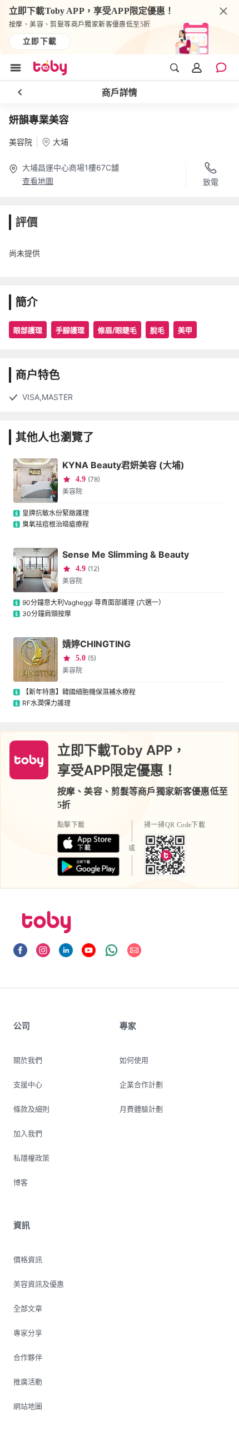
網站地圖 (27, 1406)
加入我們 (27, 1133)
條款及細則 (31, 1108)
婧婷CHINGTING (96, 643)
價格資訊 (27, 1259)
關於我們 (27, 1059)
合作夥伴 (27, 1357)
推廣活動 (27, 1381)
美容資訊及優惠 (38, 1283)
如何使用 (134, 1059)
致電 (210, 182)
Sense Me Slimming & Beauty (125, 554)
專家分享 (27, 1332)
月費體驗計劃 (141, 1108)
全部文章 (27, 1308)
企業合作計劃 (141, 1084)
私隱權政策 (31, 1157)
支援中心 (27, 1084)
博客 (20, 1182)
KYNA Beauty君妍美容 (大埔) (123, 465)
